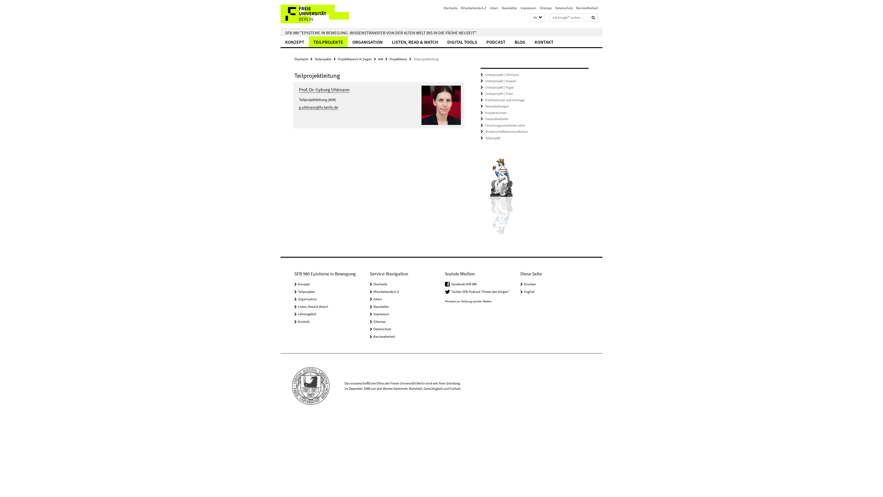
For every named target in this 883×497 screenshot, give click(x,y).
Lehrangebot (307, 314)
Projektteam (398, 59)
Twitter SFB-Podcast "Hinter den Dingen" (480, 291)
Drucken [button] (530, 284)
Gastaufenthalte (496, 119)
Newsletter (509, 8)
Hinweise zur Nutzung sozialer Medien (468, 301)
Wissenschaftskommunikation (506, 131)
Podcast (495, 42)
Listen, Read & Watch (415, 42)
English (529, 291)
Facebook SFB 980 (464, 284)
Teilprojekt (492, 138)
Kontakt (544, 42)
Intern (494, 8)
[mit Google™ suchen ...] (593, 17)
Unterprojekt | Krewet (500, 81)
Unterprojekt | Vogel (499, 87)
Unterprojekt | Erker (499, 93)
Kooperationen (496, 112)
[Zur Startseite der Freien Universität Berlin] (319, 14)
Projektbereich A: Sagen (355, 59)
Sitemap (546, 8)
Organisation (367, 42)
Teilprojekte (328, 42)
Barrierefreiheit (587, 8)
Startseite (450, 8)
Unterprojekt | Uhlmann (502, 74)
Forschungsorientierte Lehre (505, 125)
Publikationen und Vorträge (505, 100)
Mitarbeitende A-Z (473, 8)
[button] (537, 17)
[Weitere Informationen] (441, 104)
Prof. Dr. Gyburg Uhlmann (324, 90)
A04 (380, 59)
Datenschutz (564, 8)
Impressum (528, 8)
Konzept (294, 42)
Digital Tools (462, 42)
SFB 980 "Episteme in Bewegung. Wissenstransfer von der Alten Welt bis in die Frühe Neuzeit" (380, 32)
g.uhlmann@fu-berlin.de (318, 107)
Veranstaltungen (497, 106)
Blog (520, 42)
